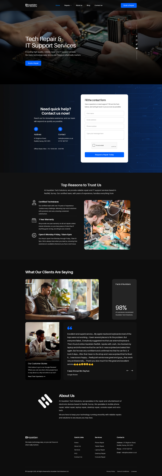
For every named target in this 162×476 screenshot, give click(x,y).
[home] (31, 5)
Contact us (98, 5)
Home (58, 5)
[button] (67, 5)
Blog (88, 5)
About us (79, 5)
